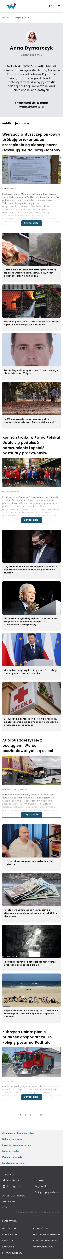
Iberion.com (9, 1228)
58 (41, 1115)
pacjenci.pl (8, 1247)
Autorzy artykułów (13, 1195)
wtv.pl (5, 17)
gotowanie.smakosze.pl (46, 1234)
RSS (4, 1207)
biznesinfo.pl (40, 1228)
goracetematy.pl (43, 1247)
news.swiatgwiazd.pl (45, 1240)
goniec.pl (7, 1240)
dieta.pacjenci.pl (12, 1253)
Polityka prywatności (47, 1192)
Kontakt (39, 1180)
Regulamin (40, 1186)
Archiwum (8, 1201)
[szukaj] (50, 6)
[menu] (59, 6)
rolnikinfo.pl (9, 1234)
